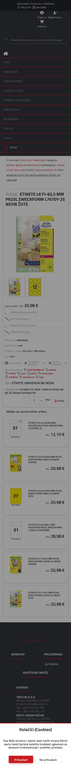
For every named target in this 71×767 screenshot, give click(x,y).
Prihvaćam (20, 760)
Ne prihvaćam (48, 760)
